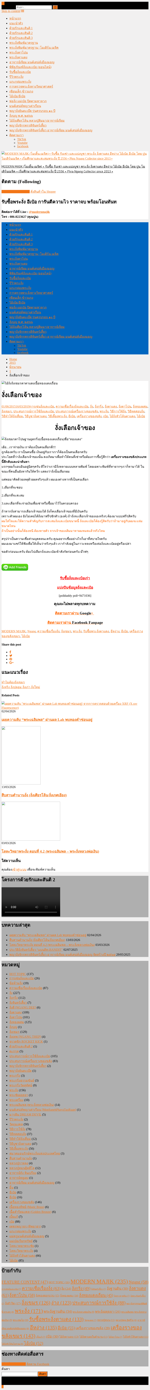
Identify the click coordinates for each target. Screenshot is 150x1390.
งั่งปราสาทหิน (122, 1296)
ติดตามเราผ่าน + (74, 613)
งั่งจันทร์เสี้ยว (18, 1002)
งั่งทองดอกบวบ (47, 1295)
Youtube (22, 142)
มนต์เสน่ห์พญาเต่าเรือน (25, 106)
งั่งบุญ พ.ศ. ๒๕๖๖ (21, 115)
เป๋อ (105, 416)
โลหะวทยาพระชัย (21, 1246)
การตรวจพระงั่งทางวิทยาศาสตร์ (31, 86)
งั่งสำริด (13, 1303)
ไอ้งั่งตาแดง (69, 1336)
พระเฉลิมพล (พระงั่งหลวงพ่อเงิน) (31, 1104)
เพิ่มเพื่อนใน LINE (14, 1364)
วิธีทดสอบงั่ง (136, 411)
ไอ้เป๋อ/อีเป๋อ (17, 96)
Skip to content (11, 11)
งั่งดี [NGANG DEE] (22, 1007)
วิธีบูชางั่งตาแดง (35, 416)
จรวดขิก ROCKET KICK (26, 1041)
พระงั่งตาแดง (18, 57)
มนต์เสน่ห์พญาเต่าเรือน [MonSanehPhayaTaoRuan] (42, 1109)
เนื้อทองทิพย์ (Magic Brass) (26, 1207)
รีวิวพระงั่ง (16, 76)
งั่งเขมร (7, 411)
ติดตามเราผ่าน (75, 622)
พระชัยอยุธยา (18, 1095)
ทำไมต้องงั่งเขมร (13, 682)
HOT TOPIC (17, 974)
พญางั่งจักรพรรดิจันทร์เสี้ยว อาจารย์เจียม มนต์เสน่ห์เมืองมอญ (50, 130)
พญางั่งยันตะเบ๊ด (20, 1070)
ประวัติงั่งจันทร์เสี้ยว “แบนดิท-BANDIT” (36, 949)
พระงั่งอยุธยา (108, 1312)
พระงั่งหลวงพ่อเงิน (83, 1312)
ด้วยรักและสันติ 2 (21, 33)
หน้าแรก (15, 18)
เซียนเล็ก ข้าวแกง (21, 91)
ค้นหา (6, 1369)
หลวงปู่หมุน (106, 1320)
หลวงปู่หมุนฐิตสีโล (22, 1168)
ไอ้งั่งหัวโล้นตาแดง (122, 416)
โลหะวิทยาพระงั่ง (21, 1250)
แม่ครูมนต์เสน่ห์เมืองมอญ (26, 1236)
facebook (23, 146)
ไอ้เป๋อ (141, 416)
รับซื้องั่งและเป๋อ (20, 72)
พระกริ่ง (14, 1075)
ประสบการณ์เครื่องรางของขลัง (76, 411)
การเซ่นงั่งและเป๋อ (42, 406)
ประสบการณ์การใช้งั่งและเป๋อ (33, 411)
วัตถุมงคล (16, 1124)
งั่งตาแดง (111, 406)
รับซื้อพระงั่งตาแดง (96, 631)
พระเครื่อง (16, 1100)
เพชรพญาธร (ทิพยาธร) (25, 1226)
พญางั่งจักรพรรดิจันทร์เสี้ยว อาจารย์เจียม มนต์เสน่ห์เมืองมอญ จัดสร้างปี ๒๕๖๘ (62, 954)
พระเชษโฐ (20, 1320)
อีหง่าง (115, 631)
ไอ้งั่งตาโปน (115, 1337)
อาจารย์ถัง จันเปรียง (22, 1173)
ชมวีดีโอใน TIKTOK (16, 191)
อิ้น (11, 1187)
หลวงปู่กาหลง (18, 1163)
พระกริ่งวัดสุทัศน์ (20, 1085)
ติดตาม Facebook (38, 1364)
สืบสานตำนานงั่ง (20, 1158)
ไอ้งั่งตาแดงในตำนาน (93, 1336)
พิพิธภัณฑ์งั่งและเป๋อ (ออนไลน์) (30, 67)
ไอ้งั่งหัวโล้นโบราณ (12, 1344)
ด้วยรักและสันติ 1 (21, 28)
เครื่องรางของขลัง (89, 416)
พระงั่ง (104, 411)
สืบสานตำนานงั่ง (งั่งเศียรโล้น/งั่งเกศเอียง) (34, 795)
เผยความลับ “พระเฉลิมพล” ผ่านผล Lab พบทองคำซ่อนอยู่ (47, 720)
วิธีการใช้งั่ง (118, 411)
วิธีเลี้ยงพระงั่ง (57, 416)
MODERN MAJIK (14, 631)
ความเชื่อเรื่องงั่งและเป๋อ (72, 406)
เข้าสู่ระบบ (19, 869)
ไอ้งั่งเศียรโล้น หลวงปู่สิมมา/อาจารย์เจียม (37, 120)
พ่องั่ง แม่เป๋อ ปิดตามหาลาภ (28, 101)
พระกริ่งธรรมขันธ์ (21, 1080)
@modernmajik (39, 212)
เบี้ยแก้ (13, 1216)
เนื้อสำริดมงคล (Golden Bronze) (30, 1211)
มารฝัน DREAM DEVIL (25, 1114)
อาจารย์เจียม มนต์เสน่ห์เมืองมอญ (31, 62)
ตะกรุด (14, 1051)
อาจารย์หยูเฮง (19, 1177)
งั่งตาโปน (125, 406)
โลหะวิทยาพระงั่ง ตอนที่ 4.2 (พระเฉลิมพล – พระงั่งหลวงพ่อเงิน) (50, 851)
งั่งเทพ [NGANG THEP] (25, 1036)
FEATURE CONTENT (25, 1282)
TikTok (21, 139)
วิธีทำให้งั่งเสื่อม (12, 416)
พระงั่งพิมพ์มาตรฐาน (23, 42)
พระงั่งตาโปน (18, 52)
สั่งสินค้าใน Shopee (43, 191)
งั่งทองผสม (140, 406)
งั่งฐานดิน (117, 1289)
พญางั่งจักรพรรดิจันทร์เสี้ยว (27, 125)
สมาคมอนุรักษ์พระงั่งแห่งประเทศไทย (34, 1153)
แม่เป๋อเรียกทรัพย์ (21, 1241)
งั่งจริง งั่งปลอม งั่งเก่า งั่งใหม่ (21, 687)
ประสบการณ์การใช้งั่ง (99, 1302)
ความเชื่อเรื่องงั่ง (48, 631)
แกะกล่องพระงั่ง (20, 81)
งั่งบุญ (13, 1027)
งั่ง (91, 406)
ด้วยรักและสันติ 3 (21, 38)
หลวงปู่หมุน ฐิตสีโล (126, 1320)
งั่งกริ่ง (99, 406)
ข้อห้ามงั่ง (16, 983)
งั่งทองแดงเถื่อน (96, 1295)
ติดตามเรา (16, 135)
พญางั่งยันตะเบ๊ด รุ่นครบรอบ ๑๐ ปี (32, 110)
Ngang (31, 631)
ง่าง (61, 1303)
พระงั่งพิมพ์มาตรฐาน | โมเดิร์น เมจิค (34, 47)
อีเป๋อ (71, 416)
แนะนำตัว (16, 23)
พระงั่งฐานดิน (58, 1311)
